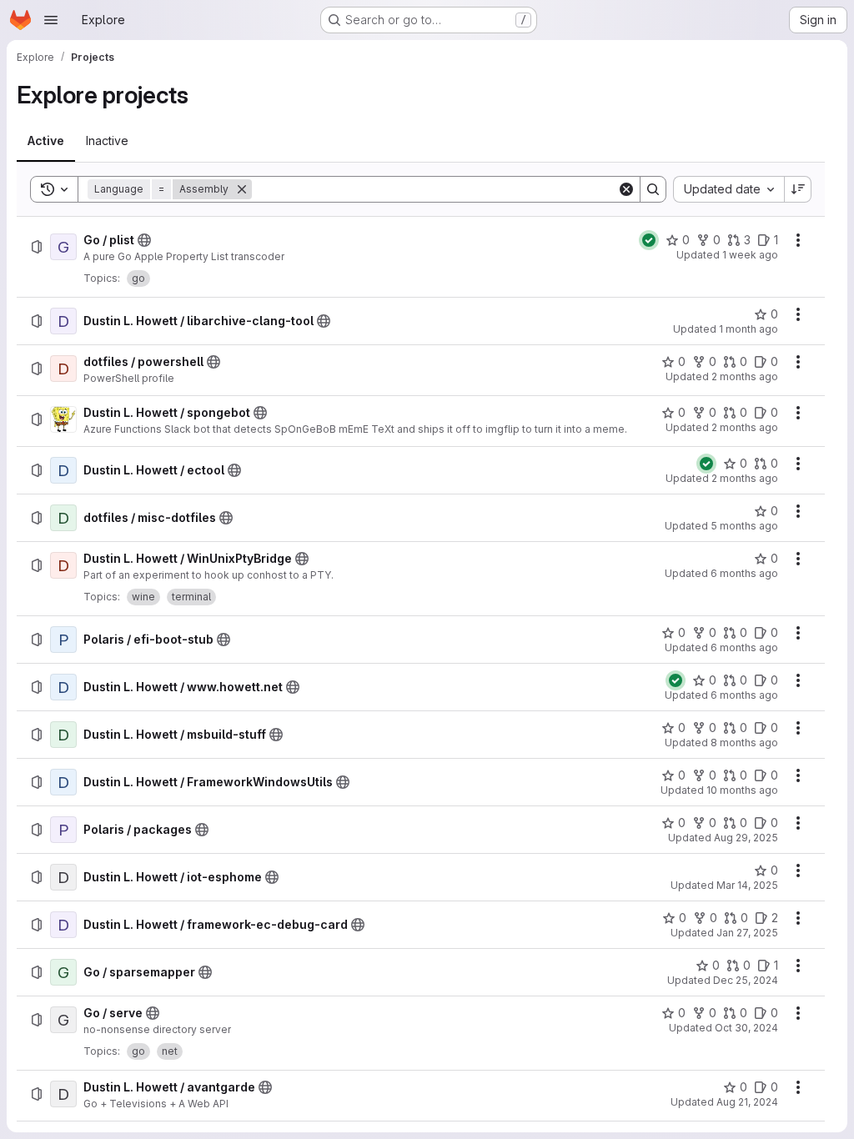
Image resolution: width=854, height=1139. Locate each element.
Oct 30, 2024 (746, 1027)
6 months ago (744, 573)
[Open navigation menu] (51, 20)
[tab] (46, 141)
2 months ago (744, 376)
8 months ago (744, 742)
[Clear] (626, 189)
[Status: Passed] (649, 240)
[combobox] (728, 189)
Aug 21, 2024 (747, 1102)
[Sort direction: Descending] (798, 189)
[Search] (653, 189)
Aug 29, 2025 (746, 837)
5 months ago (744, 525)
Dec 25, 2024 (745, 980)
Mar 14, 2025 (747, 885)
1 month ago (748, 329)
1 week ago (750, 254)
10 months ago (742, 790)
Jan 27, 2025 (747, 932)
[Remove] (242, 189)
